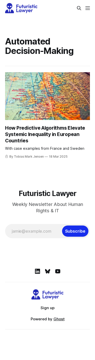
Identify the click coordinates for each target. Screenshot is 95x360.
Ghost (59, 319)
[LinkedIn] (37, 271)
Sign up (47, 307)
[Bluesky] (47, 271)
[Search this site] (79, 8)
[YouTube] (57, 271)
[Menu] (88, 8)
